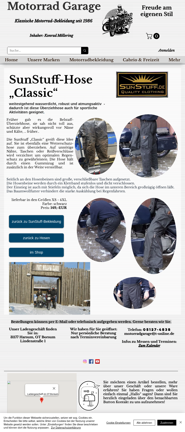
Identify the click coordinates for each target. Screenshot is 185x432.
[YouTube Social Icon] (97, 361)
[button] (153, 36)
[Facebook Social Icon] (91, 361)
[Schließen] (180, 422)
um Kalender (150, 346)
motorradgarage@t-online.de (149, 334)
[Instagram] (85, 361)
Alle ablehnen (144, 422)
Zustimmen (166, 422)
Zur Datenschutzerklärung (66, 427)
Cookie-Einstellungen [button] (118, 422)
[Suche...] (84, 50)
